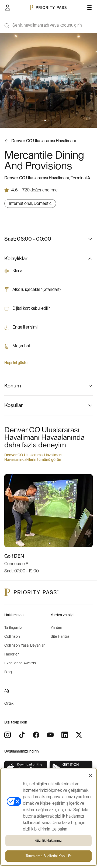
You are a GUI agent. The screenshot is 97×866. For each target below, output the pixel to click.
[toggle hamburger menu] (89, 7)
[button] (42, 120)
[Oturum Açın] (7, 7)
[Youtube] (50, 735)
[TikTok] (22, 735)
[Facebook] (36, 735)
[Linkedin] (64, 735)
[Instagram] (7, 735)
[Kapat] (90, 775)
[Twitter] (79, 735)
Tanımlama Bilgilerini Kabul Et (49, 856)
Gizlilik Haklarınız (48, 840)
